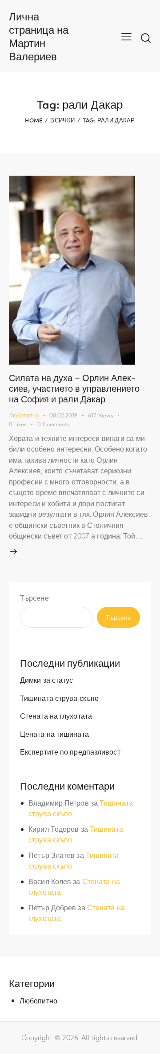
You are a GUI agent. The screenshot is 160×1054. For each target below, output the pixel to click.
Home (33, 120)
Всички (62, 120)
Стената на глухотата (56, 715)
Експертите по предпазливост (70, 751)
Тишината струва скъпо (59, 698)
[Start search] (146, 37)
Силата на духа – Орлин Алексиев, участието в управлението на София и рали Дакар (74, 388)
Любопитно (24, 415)
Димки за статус (46, 679)
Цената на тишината (54, 734)
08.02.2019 (63, 415)
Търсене (34, 597)
